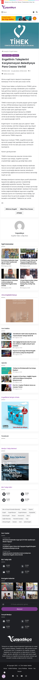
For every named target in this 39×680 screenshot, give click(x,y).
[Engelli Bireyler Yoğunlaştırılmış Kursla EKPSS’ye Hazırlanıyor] (32, 595)
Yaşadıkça (19, 233)
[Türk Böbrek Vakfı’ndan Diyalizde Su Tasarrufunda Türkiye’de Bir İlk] (6, 336)
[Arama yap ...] (37, 12)
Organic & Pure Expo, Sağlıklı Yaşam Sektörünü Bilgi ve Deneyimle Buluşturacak (24, 378)
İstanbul (15, 522)
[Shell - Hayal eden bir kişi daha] (19, 18)
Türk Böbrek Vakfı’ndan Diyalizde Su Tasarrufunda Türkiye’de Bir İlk (25, 335)
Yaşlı (27, 518)
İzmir (20, 522)
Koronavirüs (21, 515)
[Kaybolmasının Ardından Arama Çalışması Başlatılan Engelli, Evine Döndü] (10, 274)
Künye (5, 668)
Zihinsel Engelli (6, 522)
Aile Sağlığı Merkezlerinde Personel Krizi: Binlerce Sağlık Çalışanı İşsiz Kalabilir (24, 344)
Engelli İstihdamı (22, 512)
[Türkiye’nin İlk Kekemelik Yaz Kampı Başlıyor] (6, 370)
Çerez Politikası (22, 668)
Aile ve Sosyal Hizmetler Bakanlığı (11, 509)
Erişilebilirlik (32, 512)
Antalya (24, 509)
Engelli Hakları (13, 51)
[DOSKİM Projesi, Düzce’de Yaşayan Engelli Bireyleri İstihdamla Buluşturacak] (29, 254)
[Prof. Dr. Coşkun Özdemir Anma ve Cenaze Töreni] (6, 387)
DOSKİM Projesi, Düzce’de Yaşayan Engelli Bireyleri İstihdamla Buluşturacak (28, 262)
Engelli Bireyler (12, 512)
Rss (35, 668)
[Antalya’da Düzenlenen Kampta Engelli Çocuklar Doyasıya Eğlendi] (19, 595)
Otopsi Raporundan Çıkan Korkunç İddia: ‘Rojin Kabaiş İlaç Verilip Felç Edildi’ (29, 282)
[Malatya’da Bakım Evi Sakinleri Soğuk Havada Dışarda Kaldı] (19, 586)
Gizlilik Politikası (12, 668)
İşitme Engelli (27, 522)
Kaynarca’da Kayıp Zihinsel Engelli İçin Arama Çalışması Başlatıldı (24, 352)
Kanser (14, 515)
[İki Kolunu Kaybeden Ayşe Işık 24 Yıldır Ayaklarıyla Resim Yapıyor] (10, 254)
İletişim (19, 671)
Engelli (4, 512)
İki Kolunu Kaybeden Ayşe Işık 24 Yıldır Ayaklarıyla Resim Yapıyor (9, 262)
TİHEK (20, 213)
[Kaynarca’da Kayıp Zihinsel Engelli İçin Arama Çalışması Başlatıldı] (6, 353)
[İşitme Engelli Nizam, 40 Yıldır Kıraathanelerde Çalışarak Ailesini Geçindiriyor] (32, 586)
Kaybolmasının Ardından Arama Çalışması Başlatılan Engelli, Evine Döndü (9, 282)
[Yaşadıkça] (8, 7)
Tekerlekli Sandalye (18, 518)
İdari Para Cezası (27, 209)
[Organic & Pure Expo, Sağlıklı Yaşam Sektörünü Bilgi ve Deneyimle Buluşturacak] (6, 378)
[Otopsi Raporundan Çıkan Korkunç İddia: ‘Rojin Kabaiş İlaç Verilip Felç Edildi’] (29, 274)
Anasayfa (6, 51)
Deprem (31, 509)
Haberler (15, 55)
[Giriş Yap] (33, 12)
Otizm (28, 515)
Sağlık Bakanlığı (6, 518)
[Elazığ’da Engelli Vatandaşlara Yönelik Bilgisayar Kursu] (7, 595)
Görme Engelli (12, 209)
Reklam (30, 668)
